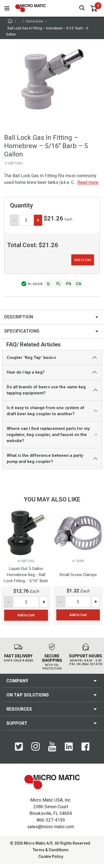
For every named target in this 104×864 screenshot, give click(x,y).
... (19, 21)
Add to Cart (82, 260)
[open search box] (82, 8)
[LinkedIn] (69, 749)
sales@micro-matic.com (50, 826)
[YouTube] (52, 750)
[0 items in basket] (94, 8)
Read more (87, 182)
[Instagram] (35, 749)
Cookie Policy (50, 856)
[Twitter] (19, 749)
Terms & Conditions (51, 850)
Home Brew (34, 21)
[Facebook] (85, 749)
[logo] (30, 8)
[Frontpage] (10, 21)
